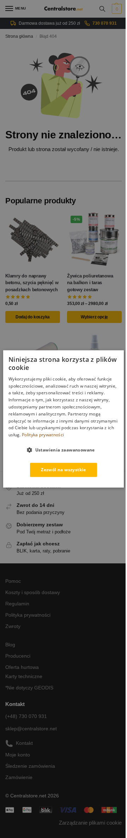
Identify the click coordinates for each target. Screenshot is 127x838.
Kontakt (24, 743)
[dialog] (63, 418)
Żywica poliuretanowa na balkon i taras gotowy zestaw (90, 282)
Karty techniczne (23, 676)
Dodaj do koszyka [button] (33, 317)
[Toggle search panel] (102, 9)
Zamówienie (18, 777)
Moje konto (17, 755)
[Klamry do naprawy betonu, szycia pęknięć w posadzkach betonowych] (32, 239)
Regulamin (17, 603)
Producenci (17, 656)
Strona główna (19, 36)
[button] (116, 9)
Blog (10, 644)
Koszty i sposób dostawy (32, 592)
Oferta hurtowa (22, 667)
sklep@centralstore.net (31, 728)
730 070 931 (104, 23)
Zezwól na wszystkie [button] (63, 470)
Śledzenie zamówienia (30, 766)
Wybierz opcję (94, 317)
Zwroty (12, 626)
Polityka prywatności (27, 615)
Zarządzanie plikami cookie (90, 823)
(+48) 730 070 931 (26, 716)
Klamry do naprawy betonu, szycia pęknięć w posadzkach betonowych (32, 282)
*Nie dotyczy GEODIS (29, 687)
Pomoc (13, 581)
